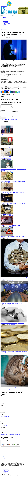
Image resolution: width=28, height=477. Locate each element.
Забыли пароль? (14, 119)
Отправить (3, 118)
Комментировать (8, 90)
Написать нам (6, 470)
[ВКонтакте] (1, 92)
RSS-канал (5, 471)
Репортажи (5, 26)
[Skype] (17, 92)
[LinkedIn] (10, 92)
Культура (5, 25)
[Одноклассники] (3, 92)
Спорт (4, 24)
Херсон (4, 17)
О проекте (5, 469)
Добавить (15, 111)
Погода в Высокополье (6, 434)
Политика (5, 21)
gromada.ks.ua (4, 6)
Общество (5, 18)
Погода (2, 397)
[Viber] (14, 92)
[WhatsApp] (16, 92)
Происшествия (6, 23)
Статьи (9, 135)
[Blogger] (8, 92)
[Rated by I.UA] (6, 457)
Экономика (5, 22)
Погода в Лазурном (15, 434)
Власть (4, 19)
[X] (7, 92)
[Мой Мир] (5, 92)
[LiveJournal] (12, 92)
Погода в (5, 398)
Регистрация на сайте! (5, 119)
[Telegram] (19, 92)
